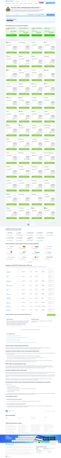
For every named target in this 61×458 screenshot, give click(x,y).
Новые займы (33, 417)
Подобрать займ (50, 14)
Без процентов (33, 418)
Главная (6, 5)
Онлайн (19, 418)
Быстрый (11, 5)
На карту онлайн (20, 417)
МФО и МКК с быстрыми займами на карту (13, 339)
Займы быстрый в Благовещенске (49, 426)
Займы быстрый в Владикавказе (23, 432)
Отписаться (49, 452)
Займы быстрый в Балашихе (35, 429)
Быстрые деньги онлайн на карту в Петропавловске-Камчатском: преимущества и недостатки (20, 342)
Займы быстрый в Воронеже (22, 426)
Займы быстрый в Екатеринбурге (11, 429)
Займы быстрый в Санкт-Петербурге (11, 426)
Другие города (46, 429)
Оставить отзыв (51, 314)
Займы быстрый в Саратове (10, 432)
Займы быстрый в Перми (22, 429)
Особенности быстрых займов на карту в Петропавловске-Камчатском (17, 337)
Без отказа (45, 417)
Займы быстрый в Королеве (35, 426)
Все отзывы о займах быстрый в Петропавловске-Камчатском (30, 329)
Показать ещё (30, 221)
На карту (7, 418)
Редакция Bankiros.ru (11, 410)
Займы (9, 5)
